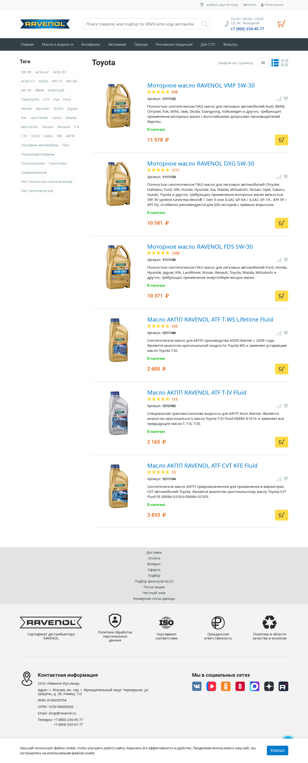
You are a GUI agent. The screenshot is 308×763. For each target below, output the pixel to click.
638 (175, 92)
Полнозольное (33, 163)
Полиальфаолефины (38, 154)
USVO (35, 136)
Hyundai (42, 108)
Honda (26, 108)
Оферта (154, 569)
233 (175, 326)
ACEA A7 (42, 72)
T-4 (76, 126)
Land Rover (39, 117)
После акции (154, 587)
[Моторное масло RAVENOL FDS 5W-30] (118, 267)
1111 (176, 170)
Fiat (56, 99)
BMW (39, 90)
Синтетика (58, 163)
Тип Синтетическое (37, 190)
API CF (57, 81)
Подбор (154, 575)
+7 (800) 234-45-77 (247, 29)
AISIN (43, 81)
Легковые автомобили (39, 145)
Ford (67, 99)
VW (59, 136)
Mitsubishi (29, 126)
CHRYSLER (56, 90)
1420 (176, 253)
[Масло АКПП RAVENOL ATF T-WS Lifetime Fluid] (118, 340)
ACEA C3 (28, 81)
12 (174, 472)
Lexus (57, 117)
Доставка (154, 552)
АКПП (70, 136)
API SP (26, 90)
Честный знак (154, 592)
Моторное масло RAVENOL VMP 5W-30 (201, 85)
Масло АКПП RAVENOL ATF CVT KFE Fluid (202, 465)
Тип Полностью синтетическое (46, 181)
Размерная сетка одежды (154, 598)
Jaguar (72, 108)
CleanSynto (30, 99)
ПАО (65, 145)
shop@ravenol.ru (62, 713)
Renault (64, 126)
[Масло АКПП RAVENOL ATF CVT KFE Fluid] (118, 486)
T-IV (24, 136)
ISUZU (58, 108)
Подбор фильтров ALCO (154, 581)
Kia (23, 117)
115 (175, 399)
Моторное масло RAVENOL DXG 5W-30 (200, 163)
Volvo (48, 136)
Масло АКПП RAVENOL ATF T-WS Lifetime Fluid (210, 319)
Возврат (154, 564)
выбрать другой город (222, 4)
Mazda (71, 117)
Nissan (47, 126)
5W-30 (26, 72)
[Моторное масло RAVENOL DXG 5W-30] (118, 184)
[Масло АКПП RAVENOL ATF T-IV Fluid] (118, 413)
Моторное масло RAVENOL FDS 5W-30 (200, 246)
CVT (46, 99)
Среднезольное (34, 172)
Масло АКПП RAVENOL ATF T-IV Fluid (196, 392)
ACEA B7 (59, 72)
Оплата (154, 558)
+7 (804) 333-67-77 (68, 725)
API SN (71, 81)
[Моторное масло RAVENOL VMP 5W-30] (118, 106)
